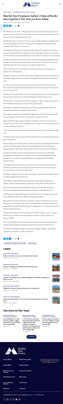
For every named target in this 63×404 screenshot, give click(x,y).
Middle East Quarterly (25, 359)
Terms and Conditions (25, 370)
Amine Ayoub (14, 258)
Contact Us (22, 388)
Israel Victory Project (9, 377)
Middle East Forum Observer (11, 286)
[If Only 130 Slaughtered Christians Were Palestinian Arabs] (56, 267)
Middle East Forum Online (10, 253)
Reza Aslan (32, 243)
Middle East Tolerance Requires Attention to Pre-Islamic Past (21, 288)
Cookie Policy (23, 382)
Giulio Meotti (14, 268)
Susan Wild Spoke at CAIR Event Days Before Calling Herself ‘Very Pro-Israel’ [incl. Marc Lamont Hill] (11, 321)
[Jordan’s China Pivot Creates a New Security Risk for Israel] (56, 256)
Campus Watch (7, 12)
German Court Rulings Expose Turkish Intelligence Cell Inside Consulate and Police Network (26, 278)
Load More (31, 337)
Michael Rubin (14, 290)
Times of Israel (25, 22)
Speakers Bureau (24, 365)
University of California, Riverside (15, 243)
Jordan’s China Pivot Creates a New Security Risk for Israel (20, 256)
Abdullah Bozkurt (15, 281)
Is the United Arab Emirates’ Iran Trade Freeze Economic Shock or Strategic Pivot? (25, 300)
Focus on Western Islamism (8, 383)
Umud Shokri (14, 302)
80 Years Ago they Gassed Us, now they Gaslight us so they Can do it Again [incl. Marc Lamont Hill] (50, 321)
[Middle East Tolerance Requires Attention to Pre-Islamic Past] (56, 289)
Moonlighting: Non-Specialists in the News (24, 12)
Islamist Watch (7, 365)
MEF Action (6, 388)
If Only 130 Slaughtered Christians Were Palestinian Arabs (20, 267)
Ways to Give (22, 377)
